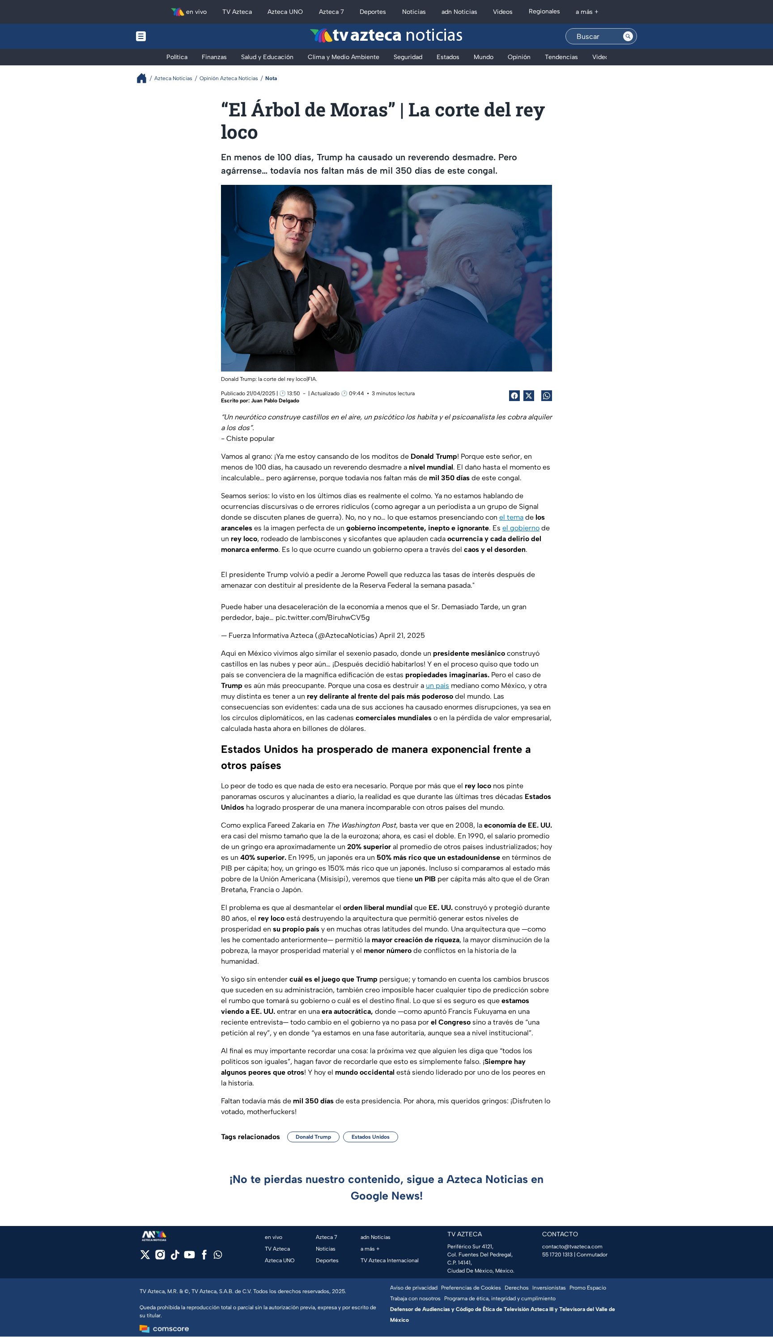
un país (437, 685)
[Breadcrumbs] (145, 78)
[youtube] (189, 1257)
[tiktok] (174, 1257)
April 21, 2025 (402, 635)
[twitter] (145, 1257)
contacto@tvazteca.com (572, 1246)
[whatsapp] (217, 1256)
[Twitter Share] (528, 395)
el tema (511, 517)
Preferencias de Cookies (471, 1288)
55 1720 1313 (557, 1255)
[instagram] (160, 1257)
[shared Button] (546, 395)
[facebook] (204, 1257)
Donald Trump (313, 1137)
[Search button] (628, 36)
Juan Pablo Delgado (275, 400)
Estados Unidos (371, 1137)
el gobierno (520, 528)
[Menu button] (172, 36)
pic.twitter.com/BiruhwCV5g (323, 617)
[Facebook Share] (514, 395)
